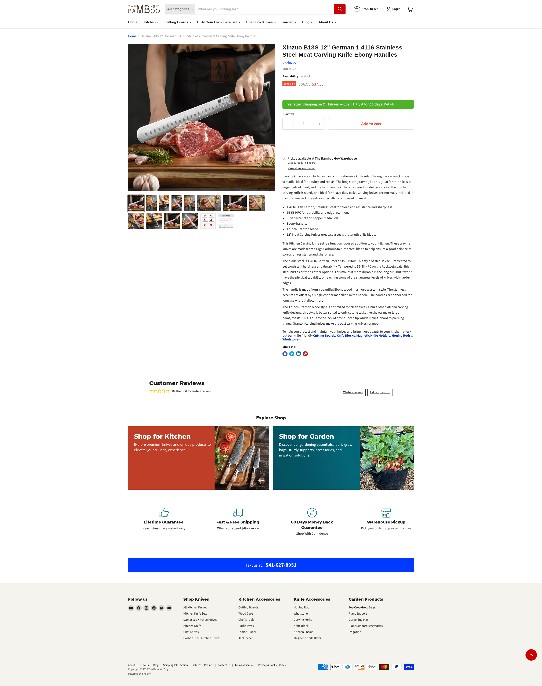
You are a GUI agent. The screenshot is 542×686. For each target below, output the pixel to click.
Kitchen (150, 22)
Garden (288, 22)
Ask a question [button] (380, 392)
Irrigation (355, 632)
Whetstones (291, 339)
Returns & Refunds (202, 665)
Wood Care (245, 613)
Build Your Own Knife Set (217, 22)
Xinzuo (291, 62)
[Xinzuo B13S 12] (235, 203)
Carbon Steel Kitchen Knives (201, 638)
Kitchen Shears (303, 632)
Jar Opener (245, 638)
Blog (306, 22)
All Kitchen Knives (195, 607)
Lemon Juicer (247, 632)
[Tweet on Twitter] (291, 353)
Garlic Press (246, 626)
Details (389, 104)
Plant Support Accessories (366, 626)
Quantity (288, 114)
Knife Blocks (346, 335)
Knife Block (301, 626)
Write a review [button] (353, 392)
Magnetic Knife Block (307, 638)
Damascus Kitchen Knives (200, 620)
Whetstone (301, 613)
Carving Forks (303, 620)
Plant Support (358, 613)
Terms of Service (244, 665)
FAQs (146, 665)
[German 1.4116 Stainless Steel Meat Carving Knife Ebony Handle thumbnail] (177, 203)
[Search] (340, 9)
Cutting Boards (177, 22)
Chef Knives (191, 632)
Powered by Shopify (139, 674)
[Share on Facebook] (285, 353)
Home (132, 22)
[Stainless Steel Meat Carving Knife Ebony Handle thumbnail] (208, 203)
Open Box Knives (260, 22)
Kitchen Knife (192, 626)
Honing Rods (401, 335)
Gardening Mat (358, 620)
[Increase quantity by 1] (319, 124)
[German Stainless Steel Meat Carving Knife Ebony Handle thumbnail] (164, 203)
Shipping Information (175, 665)
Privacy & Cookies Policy (272, 665)
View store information (301, 168)
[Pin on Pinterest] (305, 353)
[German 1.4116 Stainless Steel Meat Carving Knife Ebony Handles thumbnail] (136, 203)
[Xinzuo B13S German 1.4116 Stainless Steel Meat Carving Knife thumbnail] (151, 203)
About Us (326, 22)
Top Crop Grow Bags (362, 607)
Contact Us (224, 665)
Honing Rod (301, 607)
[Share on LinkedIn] (298, 353)
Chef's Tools (246, 620)
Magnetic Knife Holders (373, 335)
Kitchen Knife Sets (195, 613)
